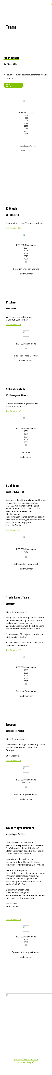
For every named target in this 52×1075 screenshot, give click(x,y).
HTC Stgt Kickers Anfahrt (25, 1059)
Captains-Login (25, 1062)
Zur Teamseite (11, 85)
